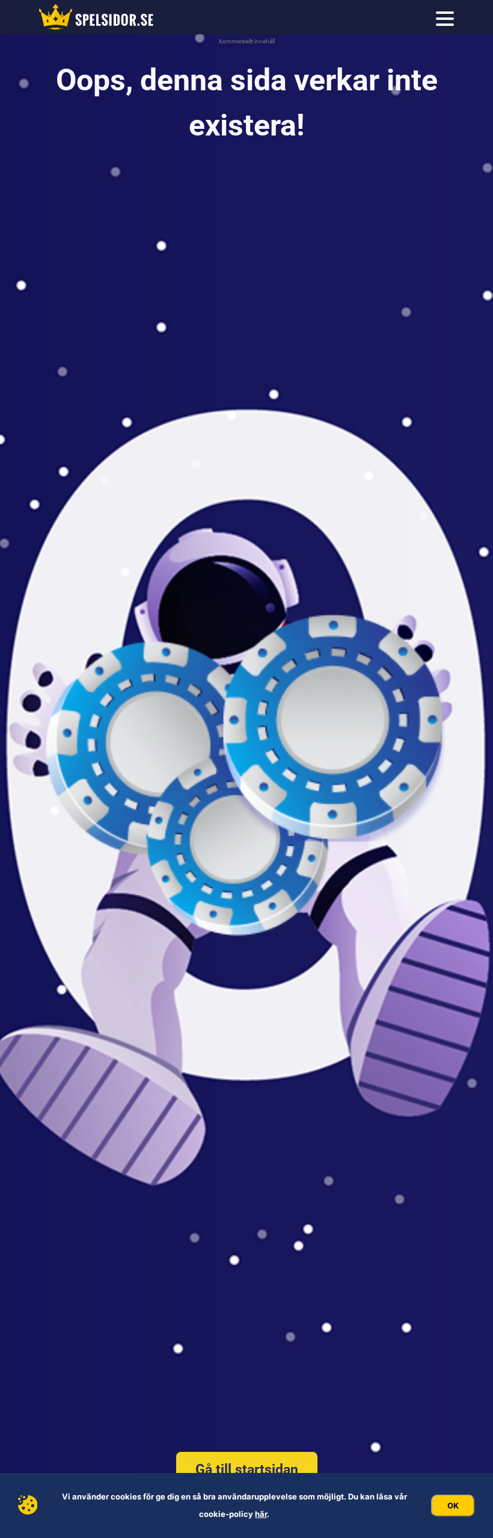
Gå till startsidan (246, 1470)
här (261, 1514)
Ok (453, 1505)
